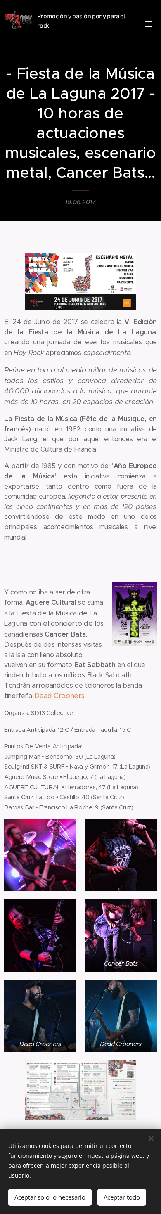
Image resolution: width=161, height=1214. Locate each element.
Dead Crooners (58, 695)
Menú (148, 23)
